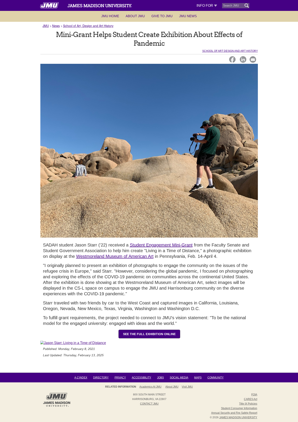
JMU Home (110, 16)
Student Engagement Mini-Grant (161, 245)
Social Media (179, 377)
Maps (198, 377)
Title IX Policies (248, 403)
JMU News (188, 16)
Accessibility (141, 377)
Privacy (120, 377)
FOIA (254, 394)
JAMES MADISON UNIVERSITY (238, 417)
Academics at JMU (150, 386)
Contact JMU (149, 403)
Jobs (160, 377)
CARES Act (250, 399)
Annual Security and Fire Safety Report (234, 412)
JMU (46, 26)
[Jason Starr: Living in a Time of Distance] (73, 343)
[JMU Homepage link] (56, 406)
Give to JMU (162, 16)
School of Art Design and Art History (230, 50)
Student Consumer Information (239, 408)
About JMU (135, 16)
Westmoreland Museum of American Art (115, 256)
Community (215, 377)
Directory (101, 377)
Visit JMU (187, 386)
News (56, 26)
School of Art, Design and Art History (88, 26)
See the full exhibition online (149, 334)
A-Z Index (80, 377)
